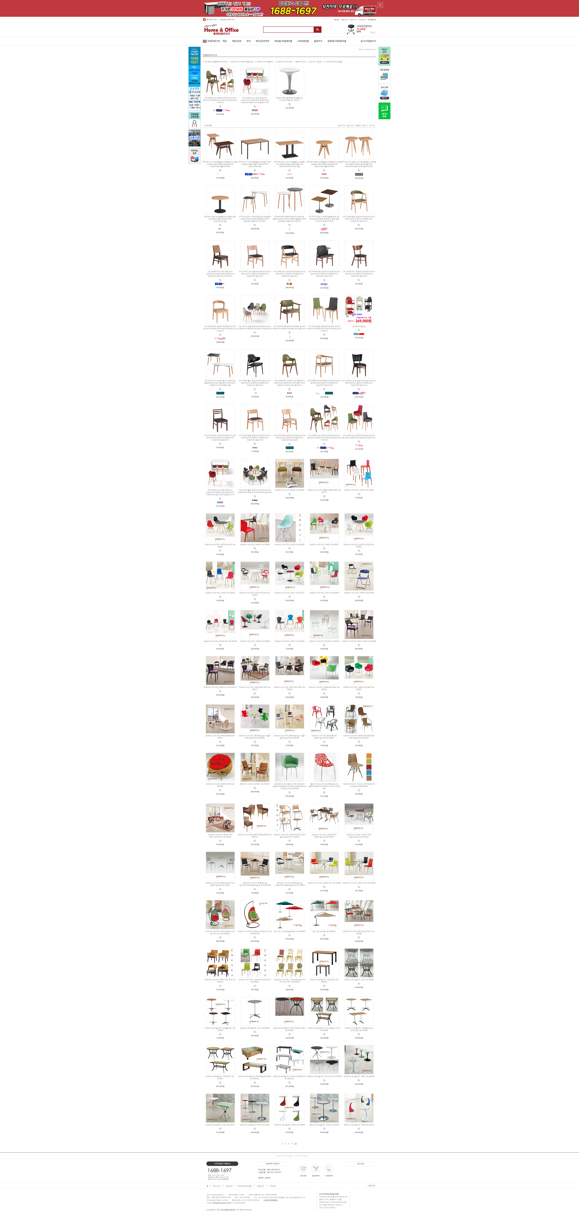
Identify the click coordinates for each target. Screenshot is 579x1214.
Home (360, 49)
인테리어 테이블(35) (265, 62)
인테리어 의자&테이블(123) (242, 62)
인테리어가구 (370, 49)
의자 (248, 41)
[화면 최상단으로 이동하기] (371, 1185)
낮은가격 (341, 125)
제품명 (358, 125)
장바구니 (353, 20)
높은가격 (350, 125)
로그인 (336, 20)
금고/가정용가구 (368, 41)
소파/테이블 (303, 41)
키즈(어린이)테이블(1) (334, 62)
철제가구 (318, 41)
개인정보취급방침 (244, 1186)
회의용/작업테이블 (283, 41)
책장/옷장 (236, 41)
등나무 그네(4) (315, 62)
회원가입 (344, 20)
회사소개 (216, 1186)
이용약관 (229, 1186)
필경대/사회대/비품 (336, 41)
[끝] (295, 1144)
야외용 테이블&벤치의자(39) (215, 62)
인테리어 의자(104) (284, 62)
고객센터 (272, 1186)
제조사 (365, 125)
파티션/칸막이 (262, 41)
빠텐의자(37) (301, 62)
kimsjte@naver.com (221, 1203)
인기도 (372, 125)
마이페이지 (372, 20)
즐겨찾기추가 (212, 19)
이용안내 (260, 1186)
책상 (225, 41)
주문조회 (362, 20)
